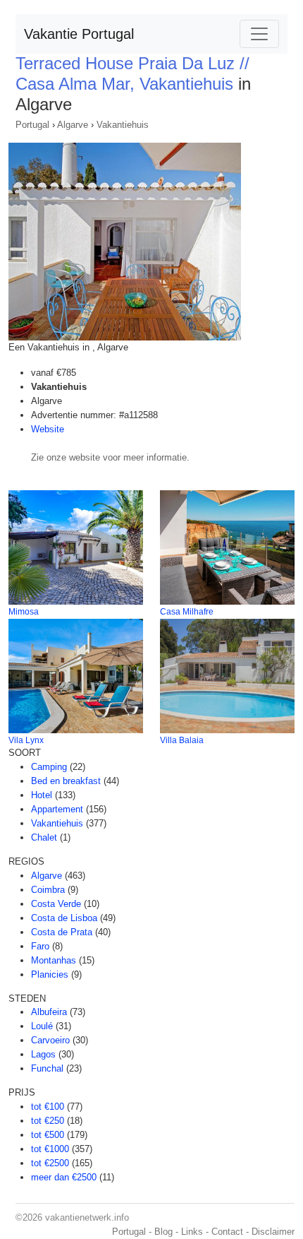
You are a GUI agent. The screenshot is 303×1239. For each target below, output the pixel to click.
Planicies (49, 974)
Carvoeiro (50, 1040)
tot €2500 (50, 1163)
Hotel (41, 795)
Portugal (32, 124)
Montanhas (53, 960)
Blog (163, 1231)
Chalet (44, 837)
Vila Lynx (26, 740)
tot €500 (47, 1135)
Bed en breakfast (66, 781)
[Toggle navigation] (259, 34)
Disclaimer (273, 1231)
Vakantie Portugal (79, 34)
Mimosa (23, 612)
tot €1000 (50, 1149)
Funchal (47, 1068)
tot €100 (47, 1106)
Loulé (42, 1026)
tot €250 (47, 1120)
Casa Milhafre (187, 612)
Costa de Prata (61, 932)
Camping (49, 766)
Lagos (43, 1054)
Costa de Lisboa (64, 918)
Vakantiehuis (123, 124)
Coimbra (48, 889)
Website (47, 429)
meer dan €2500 (64, 1177)
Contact (227, 1231)
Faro (40, 946)
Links (192, 1231)
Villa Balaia (182, 740)
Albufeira (49, 1012)
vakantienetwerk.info (87, 1217)
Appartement (57, 809)
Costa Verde (56, 904)
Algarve (72, 124)
